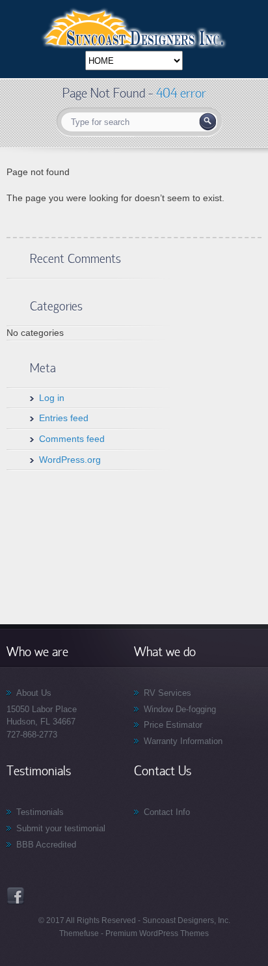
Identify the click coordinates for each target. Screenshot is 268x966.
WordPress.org (70, 459)
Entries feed (63, 418)
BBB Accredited (46, 844)
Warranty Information (183, 741)
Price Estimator (173, 725)
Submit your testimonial (60, 828)
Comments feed (72, 439)
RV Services (167, 693)
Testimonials (40, 812)
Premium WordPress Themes (156, 933)
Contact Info (167, 812)
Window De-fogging (180, 709)
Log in (51, 398)
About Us (33, 693)
